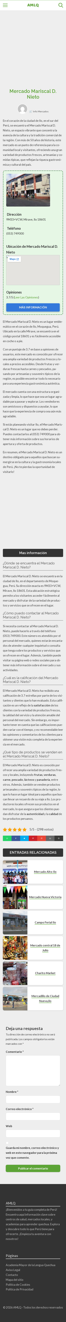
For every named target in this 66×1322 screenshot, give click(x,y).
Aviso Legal (13, 1270)
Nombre (12, 1092)
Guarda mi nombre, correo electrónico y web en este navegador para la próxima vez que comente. (32, 1152)
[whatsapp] (7, 838)
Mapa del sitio (14, 1279)
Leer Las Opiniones (26, 297)
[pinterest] (33, 838)
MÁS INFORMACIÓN (33, 307)
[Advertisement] (33, 50)
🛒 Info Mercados (39, 111)
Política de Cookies (18, 1284)
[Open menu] (5, 5)
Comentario (15, 1051)
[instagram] (41, 838)
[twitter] (24, 838)
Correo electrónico (20, 1109)
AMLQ (33, 5)
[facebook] (16, 838)
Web (9, 1126)
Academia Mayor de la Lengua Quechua (30, 1265)
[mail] (50, 838)
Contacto (12, 1275)
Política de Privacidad (19, 1289)
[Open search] (60, 5)
